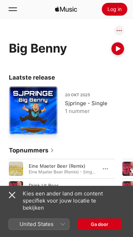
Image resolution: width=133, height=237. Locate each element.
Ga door (99, 224)
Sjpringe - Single (86, 103)
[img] (66, 9)
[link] (31, 150)
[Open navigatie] (13, 9)
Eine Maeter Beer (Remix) (57, 165)
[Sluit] (12, 195)
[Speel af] (117, 48)
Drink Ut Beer (44, 185)
